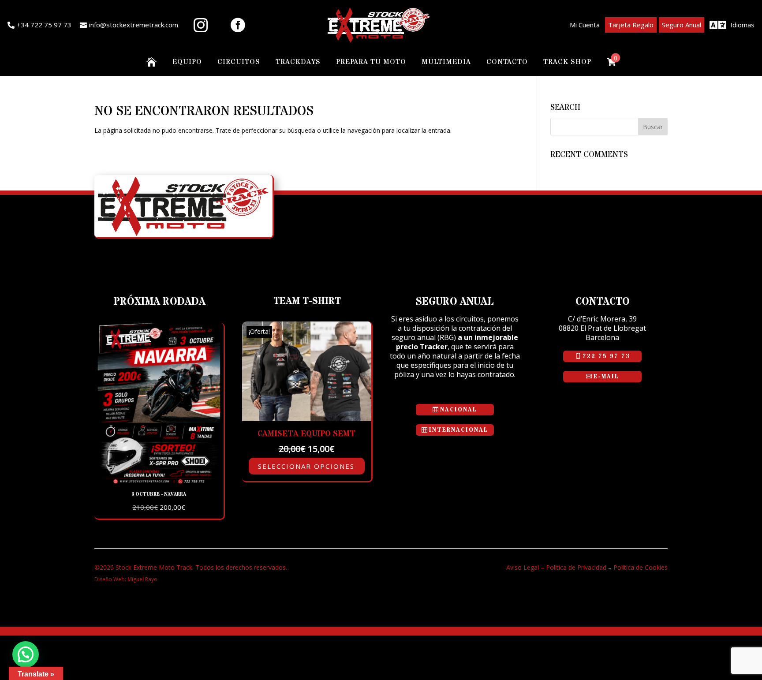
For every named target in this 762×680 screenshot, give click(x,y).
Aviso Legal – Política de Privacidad (556, 567)
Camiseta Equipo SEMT (306, 433)
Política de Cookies (640, 567)
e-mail (606, 377)
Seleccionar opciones (306, 466)
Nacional (458, 410)
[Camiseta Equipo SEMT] (306, 419)
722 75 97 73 (606, 356)
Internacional (458, 430)
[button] (25, 654)
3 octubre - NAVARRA (158, 494)
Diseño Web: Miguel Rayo (125, 579)
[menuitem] (39, 25)
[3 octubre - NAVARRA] (159, 482)
